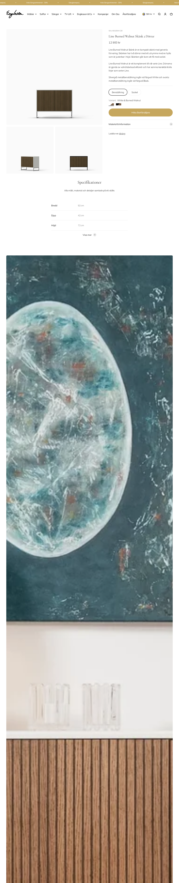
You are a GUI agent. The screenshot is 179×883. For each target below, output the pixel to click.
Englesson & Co (84, 14)
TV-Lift (68, 14)
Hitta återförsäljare (140, 112)
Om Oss (115, 14)
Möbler (30, 14)
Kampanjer (103, 14)
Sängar (55, 14)
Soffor (43, 14)
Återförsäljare (129, 14)
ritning (122, 133)
